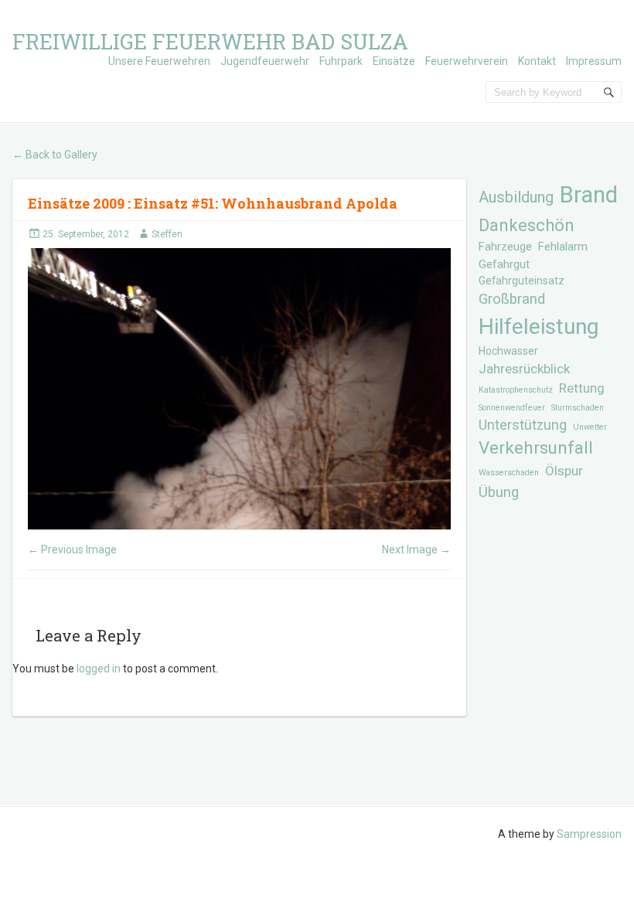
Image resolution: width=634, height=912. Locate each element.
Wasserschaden (509, 473)
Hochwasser (508, 351)
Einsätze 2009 (78, 203)
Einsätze (394, 61)
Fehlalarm (563, 247)
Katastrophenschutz (516, 390)
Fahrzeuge (505, 247)
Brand (589, 195)
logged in (99, 668)
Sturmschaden (577, 408)
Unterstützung (523, 425)
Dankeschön (526, 225)
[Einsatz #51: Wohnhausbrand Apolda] (239, 388)
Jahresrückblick (524, 368)
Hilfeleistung (538, 326)
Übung (499, 492)
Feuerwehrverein (466, 61)
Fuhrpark (341, 61)
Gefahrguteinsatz (521, 280)
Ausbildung (516, 197)
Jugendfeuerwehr (264, 61)
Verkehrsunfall (536, 447)
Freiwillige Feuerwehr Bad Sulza (210, 41)
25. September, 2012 (86, 234)
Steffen (167, 234)
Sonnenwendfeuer (512, 408)
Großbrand (512, 299)
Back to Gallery (54, 154)
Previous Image (72, 549)
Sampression (589, 834)
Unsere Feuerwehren (159, 61)
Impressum (594, 61)
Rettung (582, 388)
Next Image (416, 549)
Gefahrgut (504, 264)
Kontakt (537, 61)
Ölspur (564, 470)
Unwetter (590, 427)
